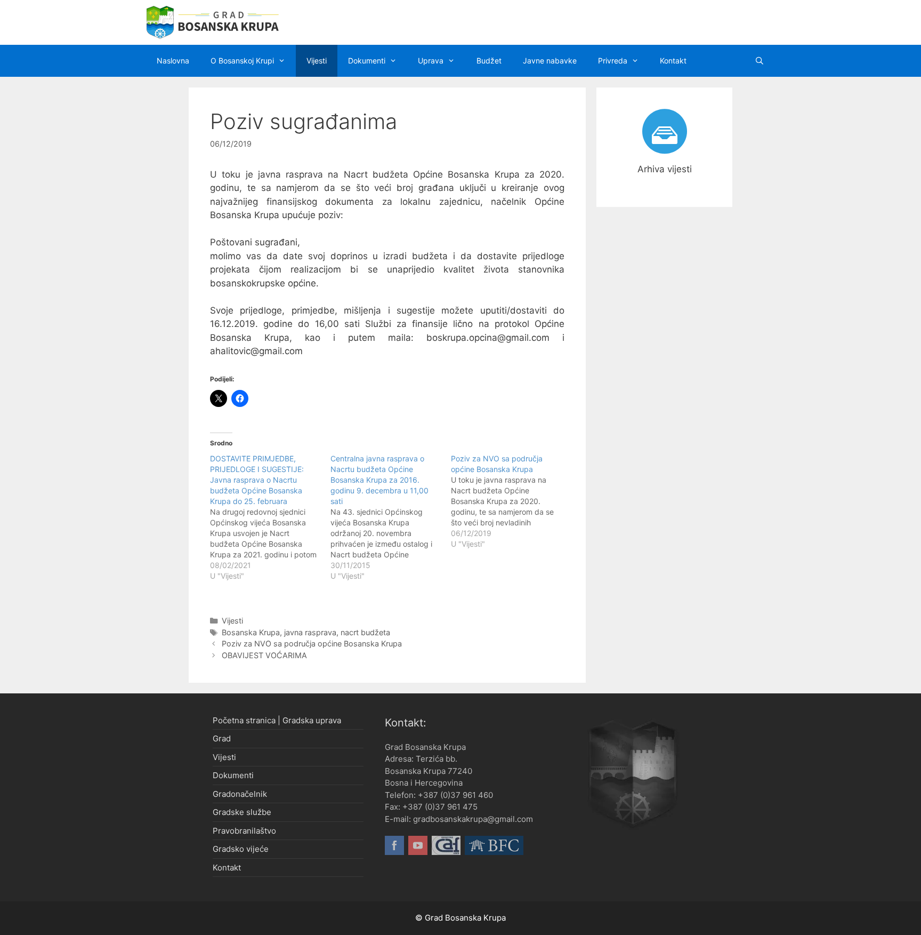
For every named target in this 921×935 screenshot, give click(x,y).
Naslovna (173, 60)
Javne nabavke (550, 60)
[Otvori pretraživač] (759, 61)
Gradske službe (242, 812)
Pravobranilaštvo (244, 831)
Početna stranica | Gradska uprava (277, 720)
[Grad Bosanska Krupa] (212, 22)
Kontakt (673, 60)
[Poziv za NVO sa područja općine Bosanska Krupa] (511, 501)
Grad (222, 738)
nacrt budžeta (365, 632)
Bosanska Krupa (251, 632)
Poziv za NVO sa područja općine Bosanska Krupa (312, 643)
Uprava (430, 60)
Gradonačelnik (240, 794)
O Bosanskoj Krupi (242, 60)
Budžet (489, 60)
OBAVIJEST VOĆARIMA (264, 655)
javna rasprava (310, 632)
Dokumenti (366, 60)
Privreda (612, 60)
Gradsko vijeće (241, 849)
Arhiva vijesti (664, 169)
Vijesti (316, 60)
